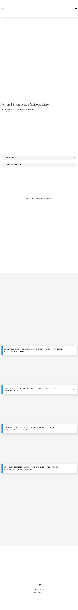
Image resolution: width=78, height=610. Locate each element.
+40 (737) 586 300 (39, 589)
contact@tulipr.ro (39, 592)
